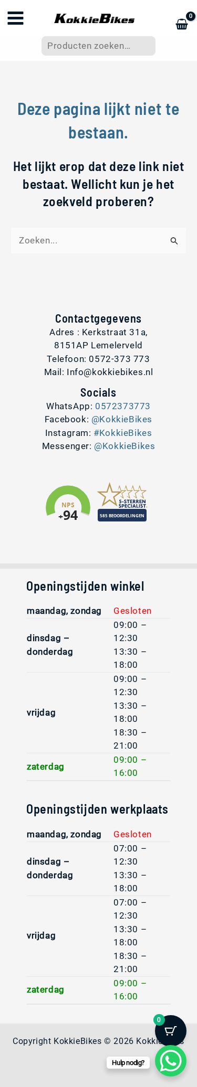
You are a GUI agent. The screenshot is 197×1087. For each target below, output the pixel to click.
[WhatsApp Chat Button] (170, 1061)
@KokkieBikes (121, 419)
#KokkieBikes (123, 433)
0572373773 (123, 406)
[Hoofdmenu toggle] (15, 18)
